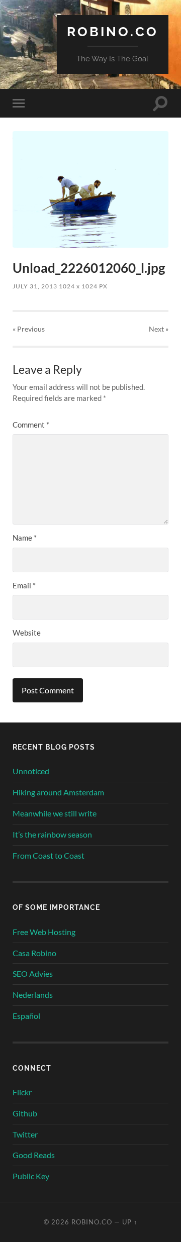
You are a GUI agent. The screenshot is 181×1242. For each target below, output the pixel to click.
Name (25, 537)
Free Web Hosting (44, 932)
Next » (158, 329)
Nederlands (33, 994)
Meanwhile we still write (55, 813)
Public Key (31, 1176)
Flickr (22, 1092)
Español (26, 1015)
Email (24, 585)
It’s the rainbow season (52, 834)
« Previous (29, 329)
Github (25, 1113)
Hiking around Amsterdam (58, 792)
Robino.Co (112, 31)
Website (27, 632)
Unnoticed (31, 771)
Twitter (25, 1134)
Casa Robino (34, 953)
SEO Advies (33, 973)
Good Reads (34, 1155)
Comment (31, 424)
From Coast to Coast (48, 855)
